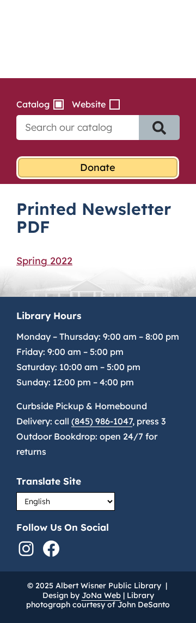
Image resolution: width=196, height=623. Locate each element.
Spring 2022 (44, 261)
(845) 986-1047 (101, 421)
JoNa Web (101, 595)
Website (89, 104)
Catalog (33, 104)
